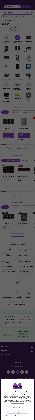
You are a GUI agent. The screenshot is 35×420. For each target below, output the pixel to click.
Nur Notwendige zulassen (17, 412)
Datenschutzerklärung (17, 403)
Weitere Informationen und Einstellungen (17, 416)
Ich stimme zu (17, 407)
